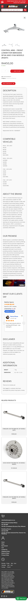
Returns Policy (5, 553)
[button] (2, 6)
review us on (9, 311)
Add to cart (17, 71)
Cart (2, 547)
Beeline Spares (9, 302)
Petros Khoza (14, 316)
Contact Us (4, 549)
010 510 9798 (4, 530)
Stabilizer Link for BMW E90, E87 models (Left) (14, 429)
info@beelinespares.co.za (8, 520)
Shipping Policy (5, 551)
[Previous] (4, 323)
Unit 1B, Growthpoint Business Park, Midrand (13, 526)
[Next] (24, 323)
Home (3, 542)
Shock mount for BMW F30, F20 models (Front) (14, 463)
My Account (4, 545)
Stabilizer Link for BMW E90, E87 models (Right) (14, 497)
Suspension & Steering (11, 78)
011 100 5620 (4, 524)
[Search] (25, 10)
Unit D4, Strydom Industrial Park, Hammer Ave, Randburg (13, 533)
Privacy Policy (5, 555)
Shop (2, 544)
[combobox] (12, 10)
